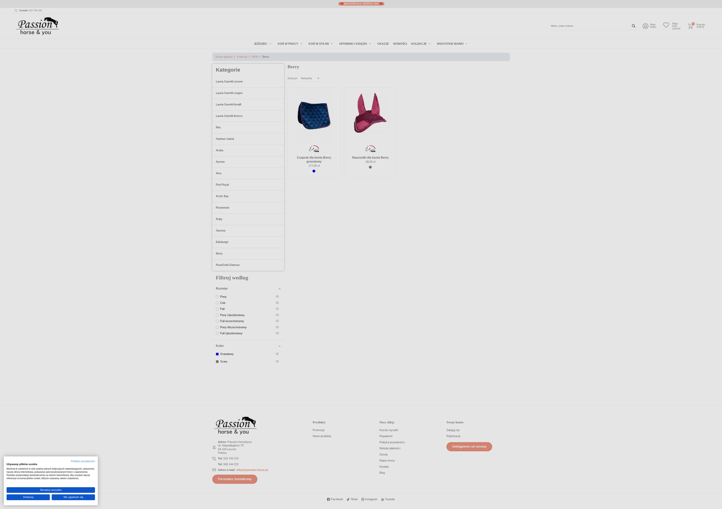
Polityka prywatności (83, 461)
